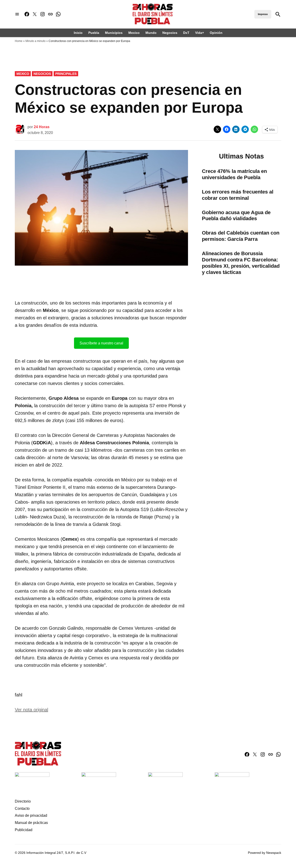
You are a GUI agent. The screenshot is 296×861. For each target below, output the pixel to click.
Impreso (263, 14)
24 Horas (41, 127)
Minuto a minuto (35, 41)
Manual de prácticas (31, 823)
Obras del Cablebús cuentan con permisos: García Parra (240, 236)
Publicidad (23, 830)
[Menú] (17, 14)
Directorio (23, 801)
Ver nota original (31, 709)
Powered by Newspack (264, 853)
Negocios (169, 33)
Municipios (114, 33)
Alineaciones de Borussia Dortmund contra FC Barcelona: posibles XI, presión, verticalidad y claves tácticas (241, 263)
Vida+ (199, 33)
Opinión (216, 33)
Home (18, 41)
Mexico (134, 33)
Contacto (22, 808)
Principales (66, 74)
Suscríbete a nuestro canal (101, 343)
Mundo (151, 33)
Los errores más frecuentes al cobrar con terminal (237, 195)
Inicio (78, 33)
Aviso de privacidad (31, 815)
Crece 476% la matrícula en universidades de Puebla (234, 174)
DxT (186, 33)
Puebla (93, 33)
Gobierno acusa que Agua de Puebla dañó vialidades (236, 216)
